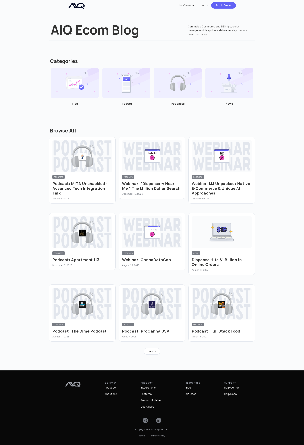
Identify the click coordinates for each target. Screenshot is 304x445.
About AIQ (111, 394)
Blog (188, 387)
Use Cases (147, 406)
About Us (110, 387)
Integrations (148, 387)
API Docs (191, 394)
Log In (204, 5)
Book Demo (223, 5)
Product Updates (151, 400)
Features (146, 394)
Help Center (231, 387)
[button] (186, 5)
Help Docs (230, 394)
